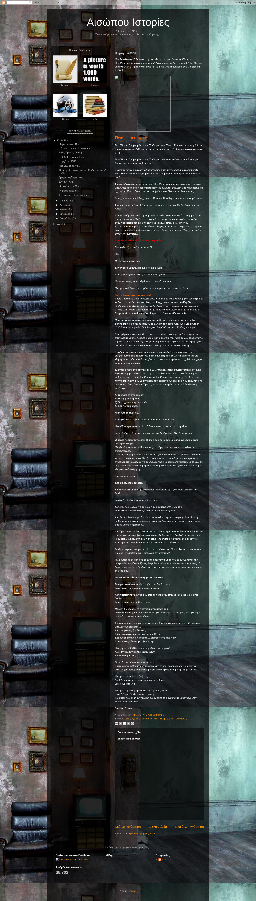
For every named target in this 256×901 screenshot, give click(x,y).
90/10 (127, 718)
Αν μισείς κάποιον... (69, 190)
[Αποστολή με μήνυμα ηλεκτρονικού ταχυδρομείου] (116, 723)
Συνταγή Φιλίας (66, 182)
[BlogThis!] (120, 723)
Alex (164, 859)
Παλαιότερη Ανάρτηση (188, 826)
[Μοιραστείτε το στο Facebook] (128, 723)
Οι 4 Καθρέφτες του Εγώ (71, 157)
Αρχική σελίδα (157, 826)
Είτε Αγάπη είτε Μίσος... (71, 186)
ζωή (156, 718)
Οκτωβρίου (65, 214)
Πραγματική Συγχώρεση (71, 177)
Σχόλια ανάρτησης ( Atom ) (142, 833)
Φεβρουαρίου (66, 144)
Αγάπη (135, 718)
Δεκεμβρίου (66, 218)
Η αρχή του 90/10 (67, 161)
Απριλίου (64, 205)
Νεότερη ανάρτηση (128, 826)
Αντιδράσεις (146, 718)
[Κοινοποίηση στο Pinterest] (132, 723)
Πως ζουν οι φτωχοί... (69, 165)
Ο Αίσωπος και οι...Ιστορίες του (74, 148)
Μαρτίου (64, 200)
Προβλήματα (166, 718)
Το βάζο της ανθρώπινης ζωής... (75, 195)
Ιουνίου (64, 209)
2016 (59, 224)
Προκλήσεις (181, 718)
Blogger (131, 891)
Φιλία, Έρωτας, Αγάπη (70, 152)
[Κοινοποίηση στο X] (124, 723)
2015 (59, 140)
